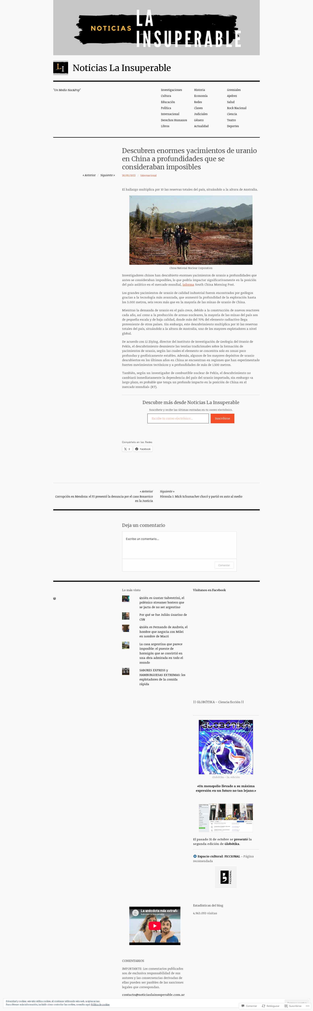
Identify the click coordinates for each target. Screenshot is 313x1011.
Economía (201, 96)
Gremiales (234, 90)
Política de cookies (100, 1004)
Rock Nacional (237, 108)
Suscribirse (222, 418)
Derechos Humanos (174, 120)
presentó (241, 839)
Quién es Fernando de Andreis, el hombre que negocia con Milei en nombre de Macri (163, 631)
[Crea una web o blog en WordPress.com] (54, 599)
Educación (168, 102)
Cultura (166, 96)
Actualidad (201, 126)
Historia (199, 90)
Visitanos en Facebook (209, 590)
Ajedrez (232, 96)
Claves (198, 108)
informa (188, 284)
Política (166, 108)
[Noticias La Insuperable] (156, 27)
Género (199, 120)
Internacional (170, 114)
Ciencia (232, 114)
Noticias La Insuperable (122, 67)
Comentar (224, 565)
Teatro (231, 120)
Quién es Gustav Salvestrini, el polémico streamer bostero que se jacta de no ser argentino (161, 602)
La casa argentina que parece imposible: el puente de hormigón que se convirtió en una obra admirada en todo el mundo (161, 653)
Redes (198, 102)
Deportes (233, 126)
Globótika (232, 844)
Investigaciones (171, 90)
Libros (165, 126)
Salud (231, 102)
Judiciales (201, 114)
